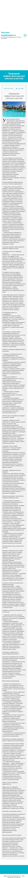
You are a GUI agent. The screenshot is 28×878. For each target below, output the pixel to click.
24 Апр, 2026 (9, 88)
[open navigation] (25, 35)
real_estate (21, 88)
